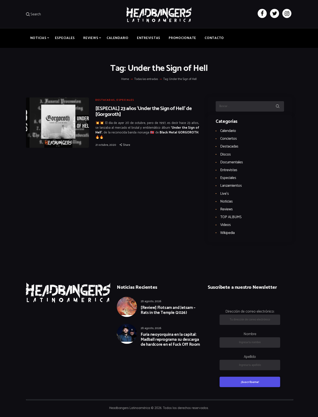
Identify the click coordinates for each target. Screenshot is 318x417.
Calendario (228, 131)
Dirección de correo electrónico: (250, 311)
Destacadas (105, 100)
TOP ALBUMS (231, 217)
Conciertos (228, 139)
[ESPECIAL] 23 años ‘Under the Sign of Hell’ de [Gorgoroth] (143, 111)
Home (125, 79)
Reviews (226, 209)
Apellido (250, 357)
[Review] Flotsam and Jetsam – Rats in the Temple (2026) (168, 310)
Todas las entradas (146, 79)
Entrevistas (228, 170)
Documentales (231, 162)
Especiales (125, 100)
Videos (225, 225)
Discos (225, 154)
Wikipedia (227, 233)
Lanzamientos (231, 186)
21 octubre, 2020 (105, 145)
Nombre (250, 334)
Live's (224, 194)
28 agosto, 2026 (151, 301)
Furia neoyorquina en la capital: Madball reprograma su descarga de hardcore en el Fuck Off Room (170, 339)
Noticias (226, 201)
